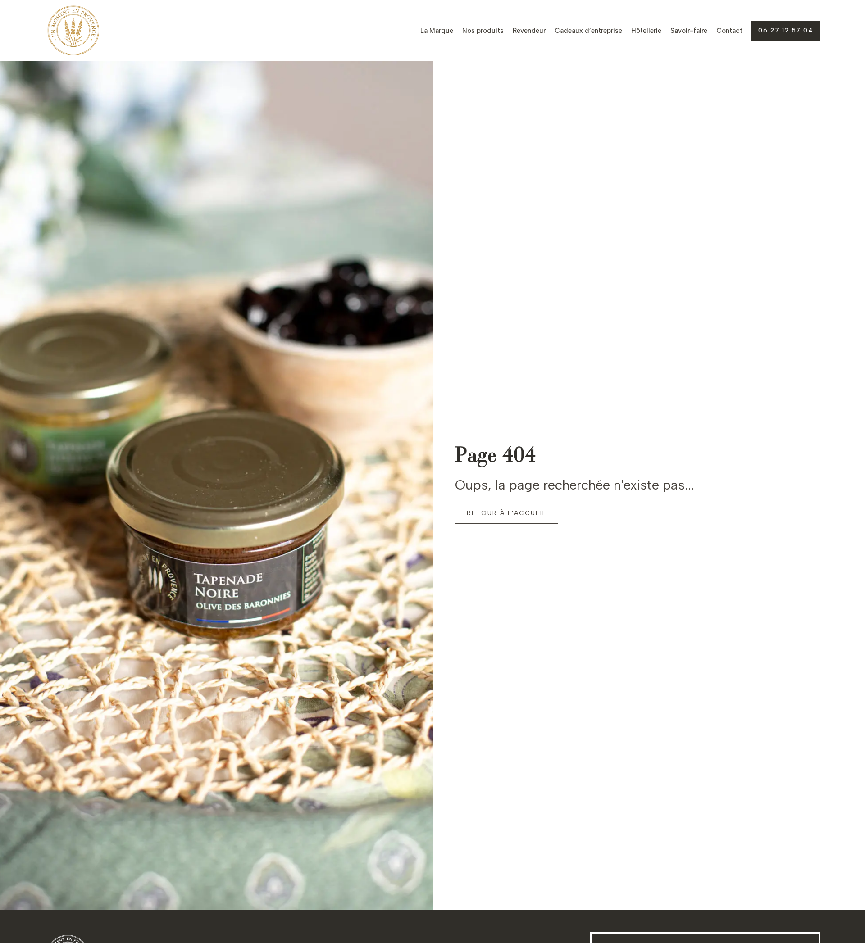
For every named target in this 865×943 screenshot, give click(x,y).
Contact (729, 31)
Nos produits (483, 31)
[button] (785, 31)
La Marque (436, 31)
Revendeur (529, 31)
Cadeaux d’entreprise (588, 31)
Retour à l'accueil (506, 513)
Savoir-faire (688, 31)
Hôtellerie (646, 31)
